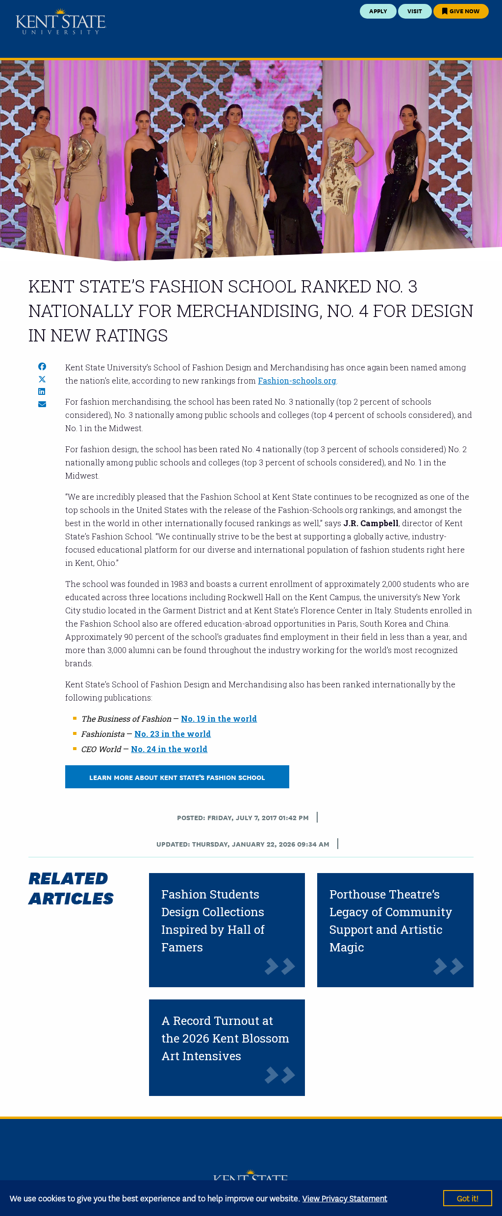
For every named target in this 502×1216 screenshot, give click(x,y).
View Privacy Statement (344, 1198)
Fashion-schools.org (297, 380)
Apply (378, 10)
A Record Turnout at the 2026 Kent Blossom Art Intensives (225, 1038)
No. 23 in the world (172, 734)
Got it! (467, 1198)
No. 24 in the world (169, 749)
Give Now (463, 10)
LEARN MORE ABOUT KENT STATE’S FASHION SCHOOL (177, 776)
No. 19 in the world (219, 718)
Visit (414, 10)
